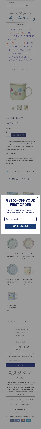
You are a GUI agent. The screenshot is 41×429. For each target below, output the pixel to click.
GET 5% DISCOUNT (20, 226)
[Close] (37, 197)
